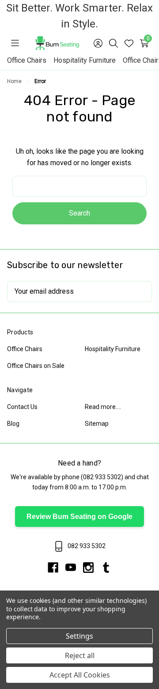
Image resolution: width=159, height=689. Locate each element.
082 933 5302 (102, 477)
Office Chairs (26, 60)
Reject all (80, 655)
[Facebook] (56, 567)
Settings (79, 636)
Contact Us (22, 406)
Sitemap (97, 423)
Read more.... (103, 406)
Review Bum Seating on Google (79, 516)
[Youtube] (74, 567)
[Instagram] (92, 567)
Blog (13, 423)
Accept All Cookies (79, 675)
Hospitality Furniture (84, 60)
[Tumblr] (106, 567)
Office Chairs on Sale (35, 365)
